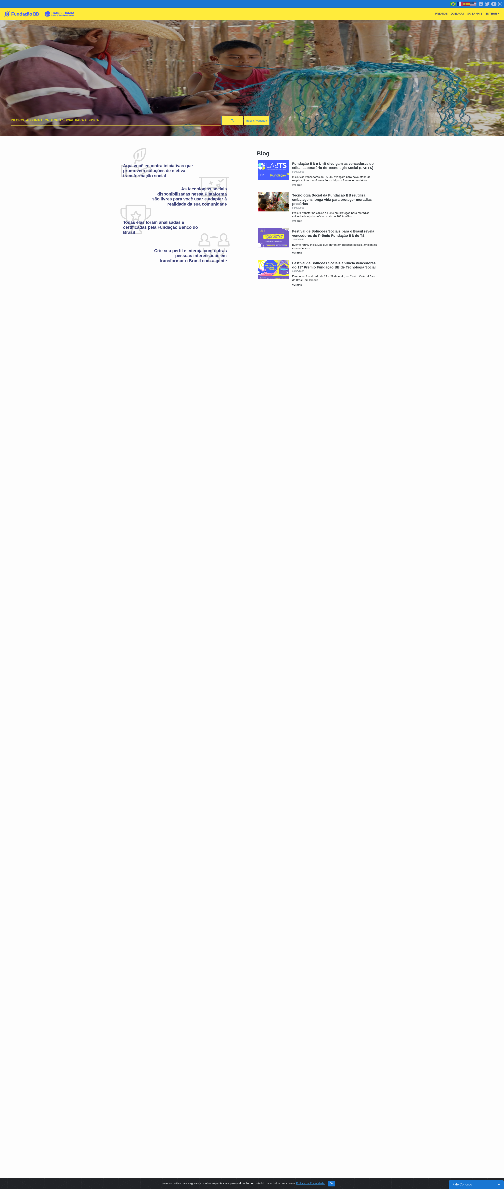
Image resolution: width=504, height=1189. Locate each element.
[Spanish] (466, 3)
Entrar (491, 13)
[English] (473, 3)
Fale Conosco (462, 1184)
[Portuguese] (453, 3)
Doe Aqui (457, 13)
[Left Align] (232, 120)
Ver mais (297, 185)
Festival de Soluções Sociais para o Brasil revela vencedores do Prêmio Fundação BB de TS (333, 233)
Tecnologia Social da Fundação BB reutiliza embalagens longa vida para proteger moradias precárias (332, 199)
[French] (460, 3)
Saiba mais (474, 13)
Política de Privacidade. (310, 1183)
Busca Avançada (256, 120)
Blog (263, 153)
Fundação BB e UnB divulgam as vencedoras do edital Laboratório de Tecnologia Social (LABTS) (333, 166)
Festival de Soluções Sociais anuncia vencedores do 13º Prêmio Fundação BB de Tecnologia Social (334, 265)
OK (332, 1183)
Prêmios (441, 13)
